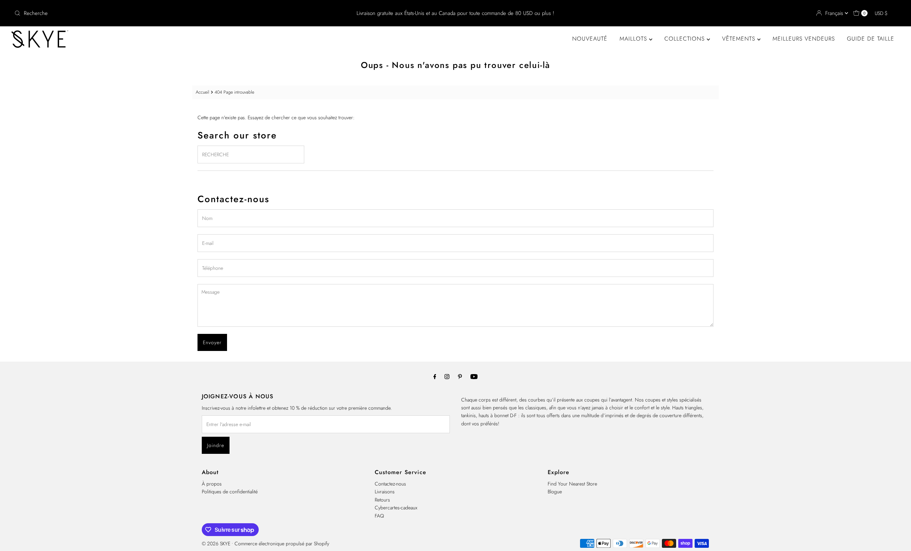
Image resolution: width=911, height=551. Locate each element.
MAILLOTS (634, 39)
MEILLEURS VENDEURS (804, 39)
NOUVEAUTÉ (589, 39)
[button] (884, 13)
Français (835, 13)
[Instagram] (446, 376)
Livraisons (385, 491)
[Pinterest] (460, 376)
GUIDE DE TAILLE (870, 39)
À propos (212, 483)
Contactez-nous (390, 483)
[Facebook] (434, 376)
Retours (382, 499)
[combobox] (157, 13)
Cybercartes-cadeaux (396, 507)
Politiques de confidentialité (230, 491)
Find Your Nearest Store (572, 483)
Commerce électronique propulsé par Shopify (282, 543)
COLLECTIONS (685, 39)
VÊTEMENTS (739, 39)
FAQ (379, 515)
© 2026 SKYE (216, 543)
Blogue (555, 491)
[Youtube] (474, 376)
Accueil (202, 92)
